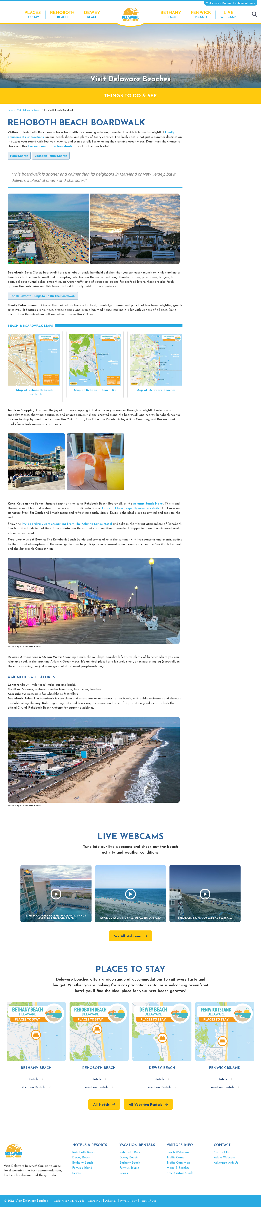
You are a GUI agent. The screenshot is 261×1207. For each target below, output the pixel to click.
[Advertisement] (222, 136)
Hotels (33, 1079)
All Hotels (101, 1105)
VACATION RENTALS (137, 1145)
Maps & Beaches (178, 1168)
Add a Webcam (224, 1157)
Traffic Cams (175, 1157)
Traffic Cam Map (178, 1162)
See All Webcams (128, 936)
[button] (19, 156)
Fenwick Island (82, 1168)
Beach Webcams (178, 1152)
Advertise (111, 1201)
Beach (62, 15)
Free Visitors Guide (180, 1173)
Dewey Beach (81, 1157)
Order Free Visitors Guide (69, 1201)
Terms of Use (148, 1201)
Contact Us (222, 1152)
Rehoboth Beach (83, 1152)
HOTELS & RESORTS (89, 1145)
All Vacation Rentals (145, 1105)
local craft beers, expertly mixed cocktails (130, 508)
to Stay (32, 15)
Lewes (76, 1173)
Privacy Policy (128, 1201)
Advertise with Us (226, 1162)
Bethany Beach (82, 1162)
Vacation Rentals (33, 1087)
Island (201, 15)
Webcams (228, 15)
